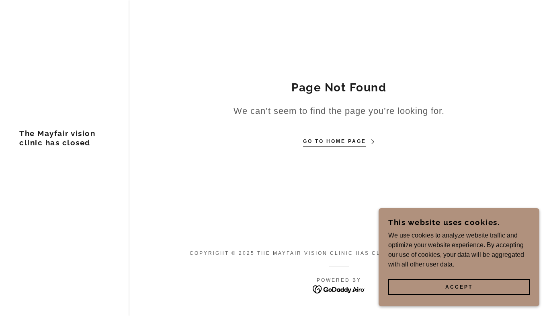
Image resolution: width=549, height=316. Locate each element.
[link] (64, 143)
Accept (459, 287)
